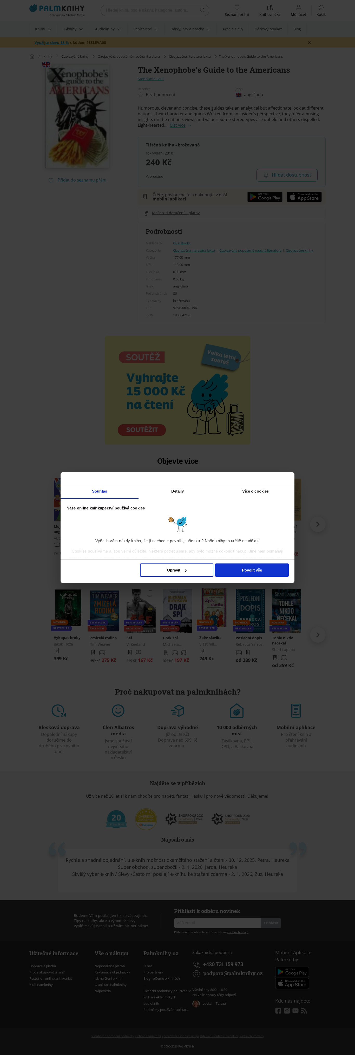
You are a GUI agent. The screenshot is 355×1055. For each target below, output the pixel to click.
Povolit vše (252, 570)
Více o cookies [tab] (255, 491)
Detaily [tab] (177, 491)
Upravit (173, 570)
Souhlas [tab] (99, 491)
